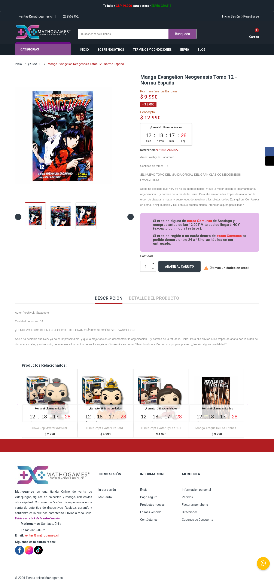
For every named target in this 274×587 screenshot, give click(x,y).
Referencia (148, 150)
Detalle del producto (154, 298)
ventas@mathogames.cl (41, 535)
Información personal (196, 489)
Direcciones (190, 512)
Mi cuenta (105, 497)
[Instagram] (269, 161)
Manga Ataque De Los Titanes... (161, 428)
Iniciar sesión (107, 489)
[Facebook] (269, 151)
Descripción (108, 298)
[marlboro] (53, 475)
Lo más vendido (150, 512)
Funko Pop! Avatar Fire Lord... (49, 428)
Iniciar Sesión (231, 16)
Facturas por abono (195, 504)
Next (247, 404)
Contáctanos (149, 519)
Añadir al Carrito (179, 266)
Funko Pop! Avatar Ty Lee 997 (105, 428)
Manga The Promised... (216, 428)
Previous (18, 404)
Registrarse (250, 16)
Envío (143, 489)
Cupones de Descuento (197, 519)
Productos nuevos (152, 504)
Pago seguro (148, 497)
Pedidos (187, 497)
